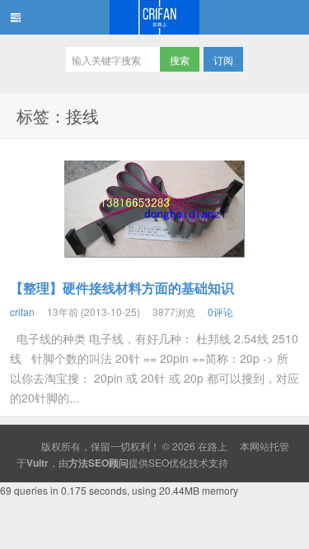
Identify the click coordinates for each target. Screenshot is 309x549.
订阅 (223, 60)
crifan (22, 312)
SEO (158, 462)
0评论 (220, 312)
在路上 (154, 17)
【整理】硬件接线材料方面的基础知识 (122, 287)
